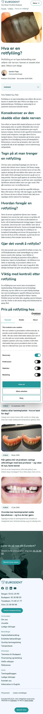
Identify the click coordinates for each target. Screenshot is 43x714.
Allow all (21, 384)
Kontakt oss (6, 680)
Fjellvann (13, 700)
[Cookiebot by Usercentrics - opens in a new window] (31, 314)
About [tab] (35, 320)
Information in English (10, 684)
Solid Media (28, 700)
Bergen (7, 5)
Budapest (19, 5)
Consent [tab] (8, 320)
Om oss (4, 619)
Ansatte (4, 623)
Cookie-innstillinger (20, 693)
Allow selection (21, 391)
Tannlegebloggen (8, 673)
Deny (21, 398)
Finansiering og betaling (11, 658)
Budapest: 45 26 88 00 (11, 597)
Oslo (2, 5)
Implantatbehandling (10, 635)
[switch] (38, 361)
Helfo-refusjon (7, 661)
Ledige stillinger (8, 626)
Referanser (6, 665)
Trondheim (12, 5)
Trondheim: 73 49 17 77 (11, 601)
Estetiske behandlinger (11, 638)
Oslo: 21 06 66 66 (9, 604)
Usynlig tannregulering (11, 642)
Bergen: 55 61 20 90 (10, 594)
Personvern (5, 693)
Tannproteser (7, 646)
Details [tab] (21, 320)
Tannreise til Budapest (11, 654)
